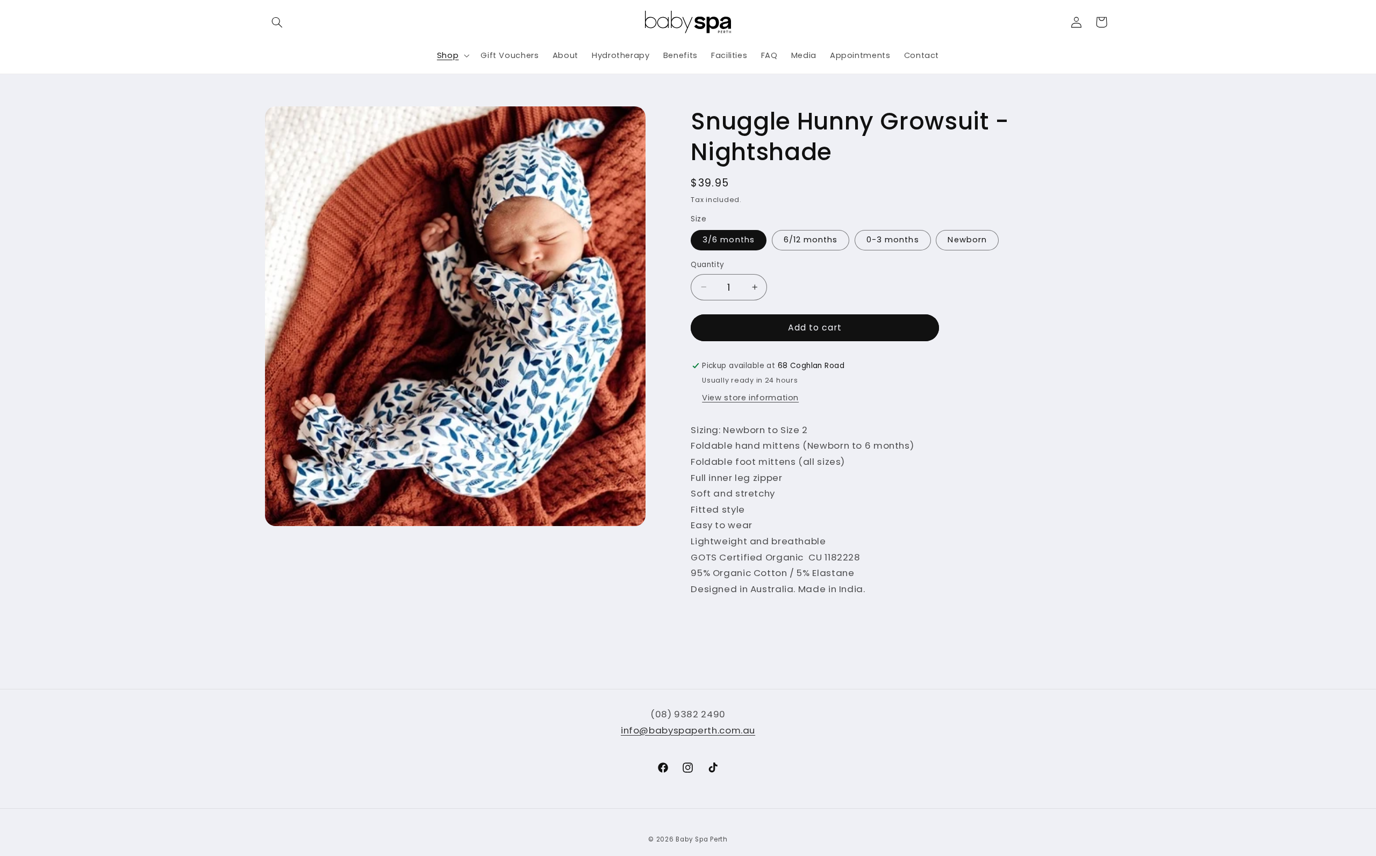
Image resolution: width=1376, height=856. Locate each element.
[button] (277, 22)
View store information (750, 397)
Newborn (967, 239)
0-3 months (892, 239)
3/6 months (729, 239)
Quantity (707, 265)
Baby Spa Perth (701, 839)
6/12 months (811, 239)
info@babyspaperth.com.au (688, 729)
